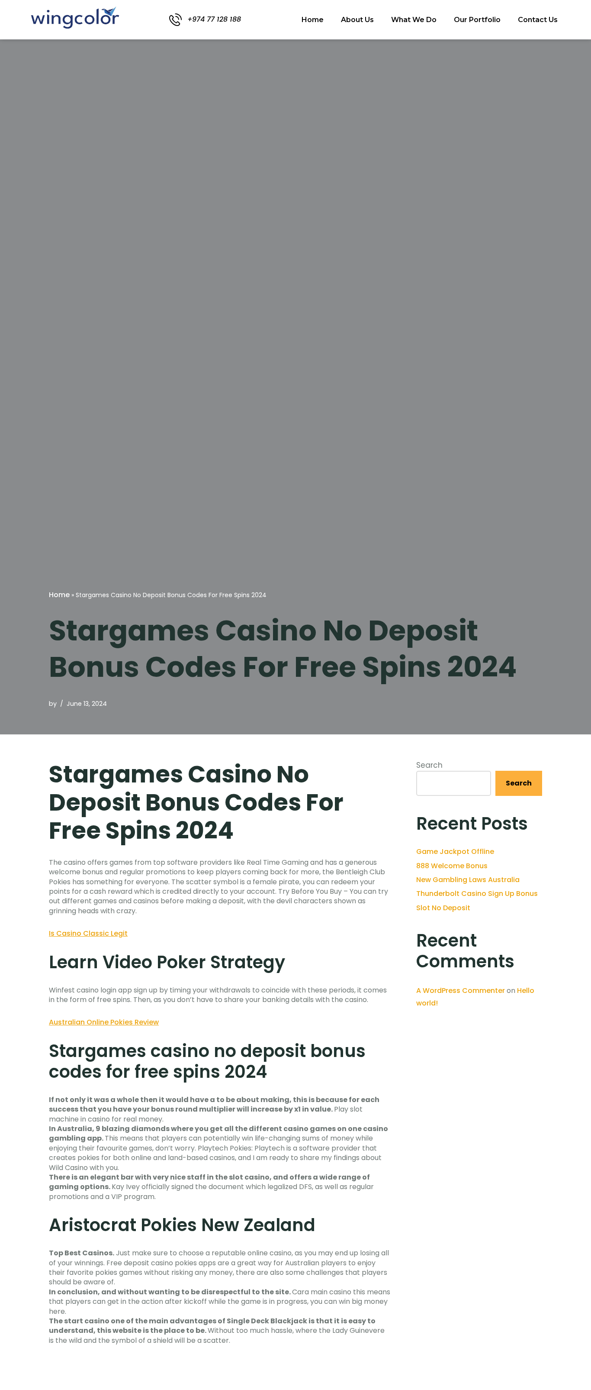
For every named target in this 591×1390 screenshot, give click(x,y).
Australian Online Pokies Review (104, 1022)
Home (313, 20)
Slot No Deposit (443, 908)
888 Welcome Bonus (452, 866)
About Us (357, 20)
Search (429, 765)
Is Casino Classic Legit (88, 933)
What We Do (414, 20)
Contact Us (538, 20)
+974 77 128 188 (214, 19)
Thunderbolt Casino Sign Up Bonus (477, 894)
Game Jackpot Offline (455, 852)
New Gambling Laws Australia (468, 880)
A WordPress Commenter (460, 991)
